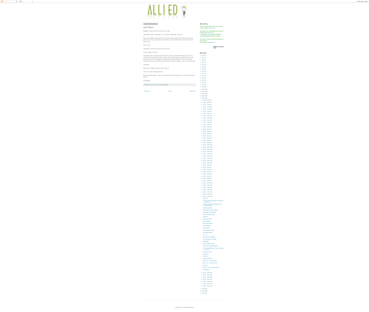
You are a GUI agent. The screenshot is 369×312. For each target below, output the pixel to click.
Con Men (205, 265)
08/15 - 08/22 (206, 142)
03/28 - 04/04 (206, 185)
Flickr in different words (209, 243)
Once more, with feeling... (209, 237)
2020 (203, 66)
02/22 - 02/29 (206, 196)
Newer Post (147, 91)
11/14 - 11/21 (206, 113)
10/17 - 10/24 (206, 122)
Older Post (192, 91)
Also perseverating (208, 223)
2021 (203, 64)
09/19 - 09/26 (206, 131)
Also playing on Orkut (208, 230)
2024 (203, 57)
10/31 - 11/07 (206, 118)
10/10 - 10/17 (206, 124)
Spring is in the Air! (207, 258)
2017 (203, 73)
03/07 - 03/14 (206, 192)
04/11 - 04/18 (206, 180)
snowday (205, 216)
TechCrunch (212, 28)
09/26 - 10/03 (206, 129)
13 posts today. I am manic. (210, 239)
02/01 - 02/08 (206, 277)
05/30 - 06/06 (206, 167)
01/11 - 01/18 (206, 283)
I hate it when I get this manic (210, 246)
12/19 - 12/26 (206, 102)
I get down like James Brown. (210, 210)
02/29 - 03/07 (206, 194)
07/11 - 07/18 (206, 154)
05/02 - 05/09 (206, 174)
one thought (206, 269)
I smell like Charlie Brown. (209, 212)
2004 (203, 98)
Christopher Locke (205, 34)
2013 (203, 78)
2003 (203, 288)
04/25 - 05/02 (206, 176)
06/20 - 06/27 (206, 160)
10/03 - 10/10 (206, 127)
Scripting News (211, 42)
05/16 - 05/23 (206, 169)
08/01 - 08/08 (206, 147)
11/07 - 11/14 (206, 115)
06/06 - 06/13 (206, 165)
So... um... (205, 234)
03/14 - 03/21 (206, 189)
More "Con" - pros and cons (210, 263)
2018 (203, 71)
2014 (203, 75)
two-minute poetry (207, 232)
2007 (203, 91)
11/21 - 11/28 (206, 111)
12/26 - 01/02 (206, 100)
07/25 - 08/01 (206, 149)
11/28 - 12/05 (206, 109)
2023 (203, 60)
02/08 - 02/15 (206, 274)
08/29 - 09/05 (206, 138)
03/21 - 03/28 (206, 187)
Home (170, 91)
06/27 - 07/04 (206, 158)
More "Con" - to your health (210, 260)
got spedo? (206, 254)
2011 (203, 82)
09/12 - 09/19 (206, 133)
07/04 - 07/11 (206, 156)
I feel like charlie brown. (209, 214)
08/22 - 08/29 (206, 140)
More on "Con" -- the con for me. (211, 267)
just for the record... (208, 252)
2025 (203, 55)
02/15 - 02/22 (206, 272)
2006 (203, 93)
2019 (203, 69)
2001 (203, 293)
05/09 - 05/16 (206, 171)
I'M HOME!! (206, 241)
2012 (203, 80)
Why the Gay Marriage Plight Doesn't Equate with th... (212, 205)
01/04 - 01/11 (206, 286)
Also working (206, 228)
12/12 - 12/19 (206, 104)
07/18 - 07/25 (206, 151)
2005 (203, 96)
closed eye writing (207, 208)
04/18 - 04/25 (206, 178)
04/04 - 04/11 (206, 183)
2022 (203, 62)
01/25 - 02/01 (206, 279)
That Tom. (205, 198)
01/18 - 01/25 (206, 281)
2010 (203, 84)
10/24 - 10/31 (206, 120)
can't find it (205, 256)
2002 (203, 291)
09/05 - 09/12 (206, 136)
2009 (203, 87)
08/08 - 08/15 (206, 145)
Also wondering (207, 225)
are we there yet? (207, 219)
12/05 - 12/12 (206, 106)
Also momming (207, 221)
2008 (203, 89)
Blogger (191, 307)
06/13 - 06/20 (206, 163)
